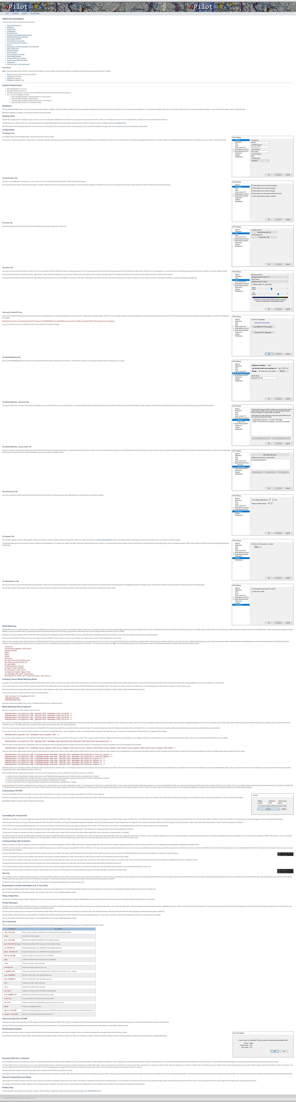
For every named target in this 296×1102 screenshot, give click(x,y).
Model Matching (12, 33)
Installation (10, 27)
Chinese (9, 76)
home (7, 13)
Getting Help (11, 62)
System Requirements (14, 25)
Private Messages (12, 51)
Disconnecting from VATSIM (15, 54)
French (9, 74)
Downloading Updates (14, 56)
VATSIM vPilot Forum (94, 1091)
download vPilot (13, 109)
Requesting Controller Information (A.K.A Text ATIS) (23, 47)
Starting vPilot (11, 29)
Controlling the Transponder (16, 41)
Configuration (11, 31)
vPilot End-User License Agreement (18, 64)
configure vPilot (121, 123)
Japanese (10, 78)
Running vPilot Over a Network (16, 58)
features (24, 13)
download (15, 13)
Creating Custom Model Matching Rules (19, 35)
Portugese (10, 80)
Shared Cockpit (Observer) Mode (17, 60)
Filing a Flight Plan (13, 49)
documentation (35, 13)
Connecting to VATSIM (14, 39)
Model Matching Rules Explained (17, 37)
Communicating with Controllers (17, 43)
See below (5, 801)
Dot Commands (12, 52)
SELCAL (9, 45)
